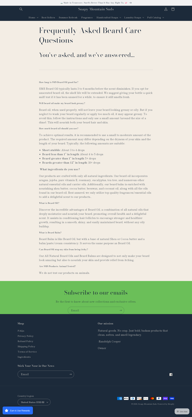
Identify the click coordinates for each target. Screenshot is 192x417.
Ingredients (24, 356)
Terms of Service (27, 351)
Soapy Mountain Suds (147, 404)
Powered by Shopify (166, 404)
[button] (21, 9)
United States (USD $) (32, 402)
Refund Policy (25, 341)
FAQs (21, 330)
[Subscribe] (120, 310)
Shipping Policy (26, 346)
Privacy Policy (26, 335)
